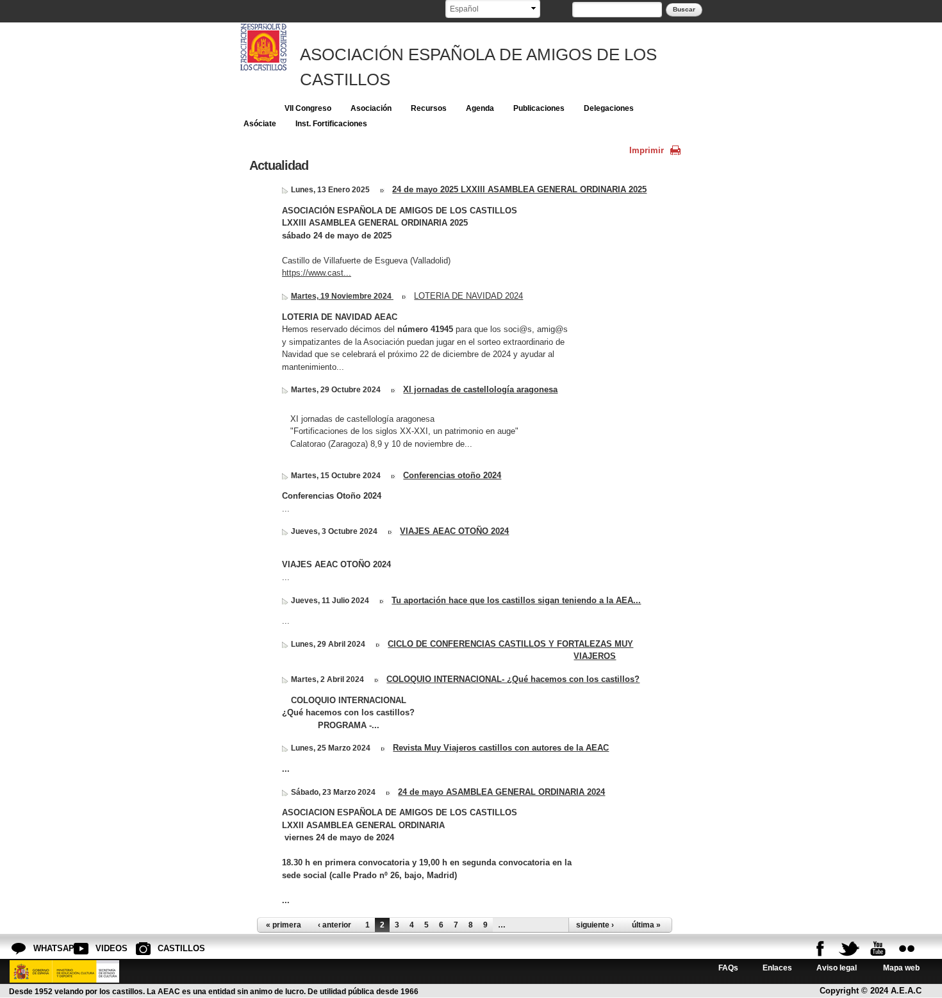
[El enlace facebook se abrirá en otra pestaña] (820, 948)
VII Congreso (308, 108)
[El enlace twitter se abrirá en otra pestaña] (849, 948)
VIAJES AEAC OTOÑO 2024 (454, 531)
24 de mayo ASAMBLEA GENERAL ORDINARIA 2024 (501, 792)
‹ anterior (334, 924)
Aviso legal (836, 967)
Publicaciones (539, 108)
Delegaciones (609, 108)
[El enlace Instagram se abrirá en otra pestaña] (907, 948)
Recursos (429, 108)
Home (254, 108)
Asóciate (260, 123)
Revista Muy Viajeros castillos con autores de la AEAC (501, 748)
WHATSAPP (43, 948)
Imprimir (646, 150)
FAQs (728, 967)
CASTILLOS (168, 948)
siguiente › (595, 924)
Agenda (480, 108)
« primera (283, 924)
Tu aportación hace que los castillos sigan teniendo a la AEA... (516, 600)
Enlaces (777, 967)
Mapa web (900, 967)
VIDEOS (105, 948)
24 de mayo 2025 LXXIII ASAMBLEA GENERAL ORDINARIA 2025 (519, 189)
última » (646, 924)
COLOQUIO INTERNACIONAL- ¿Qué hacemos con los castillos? (513, 679)
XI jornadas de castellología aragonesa (480, 389)
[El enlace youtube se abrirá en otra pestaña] (878, 948)
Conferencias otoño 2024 (452, 475)
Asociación (371, 108)
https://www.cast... (316, 273)
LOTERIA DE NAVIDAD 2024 (468, 296)
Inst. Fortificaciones (331, 123)
